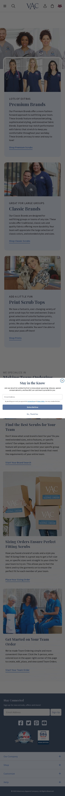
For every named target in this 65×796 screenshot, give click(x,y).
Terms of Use (31, 401)
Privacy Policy (41, 401)
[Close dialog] (62, 380)
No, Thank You (32, 414)
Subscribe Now (32, 407)
